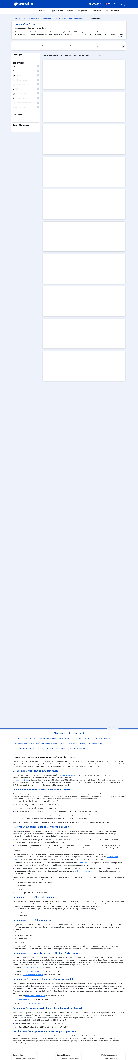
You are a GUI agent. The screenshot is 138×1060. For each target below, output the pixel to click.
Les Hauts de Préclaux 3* (32, 971)
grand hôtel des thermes (95, 743)
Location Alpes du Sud (49, 18)
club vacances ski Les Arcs (49, 743)
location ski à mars (84, 871)
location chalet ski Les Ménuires (101, 738)
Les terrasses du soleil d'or (35, 996)
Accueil (18, 18)
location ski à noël (84, 862)
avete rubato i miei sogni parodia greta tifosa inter (29, 748)
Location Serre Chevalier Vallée (25, 1058)
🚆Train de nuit (57, 11)
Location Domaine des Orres (72, 18)
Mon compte (119, 4)
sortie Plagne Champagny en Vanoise (25, 738)
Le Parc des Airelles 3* (31, 1004)
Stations (70, 11)
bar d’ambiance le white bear (47, 738)
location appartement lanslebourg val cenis (73, 743)
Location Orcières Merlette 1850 (70, 1058)
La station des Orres (20, 780)
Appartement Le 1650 (23, 1000)
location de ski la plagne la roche (78, 748)
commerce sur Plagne (21, 743)
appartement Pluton (83, 738)
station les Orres (66, 775)
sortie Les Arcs (34, 743)
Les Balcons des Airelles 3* (33, 975)
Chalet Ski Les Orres (111, 1058)
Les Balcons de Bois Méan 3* (34, 967)
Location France (30, 18)
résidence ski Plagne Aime (66, 738)
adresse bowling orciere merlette (56, 748)
